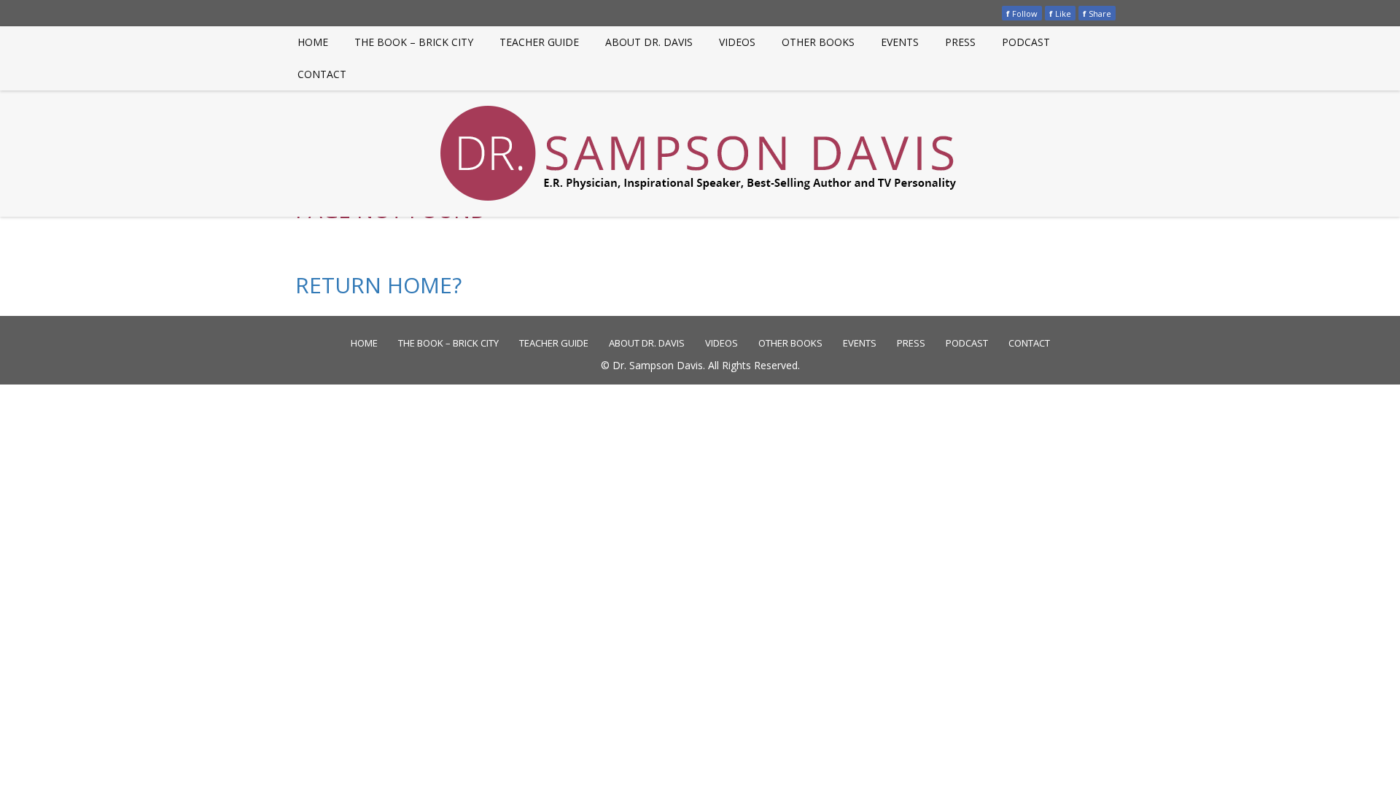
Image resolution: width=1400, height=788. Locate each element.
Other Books (818, 42)
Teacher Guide (539, 42)
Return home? (378, 285)
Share (1097, 13)
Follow (1022, 13)
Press (960, 42)
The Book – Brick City (413, 42)
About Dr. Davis (649, 42)
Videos (737, 42)
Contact (322, 74)
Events (900, 42)
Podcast (1026, 42)
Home (313, 42)
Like (1060, 13)
